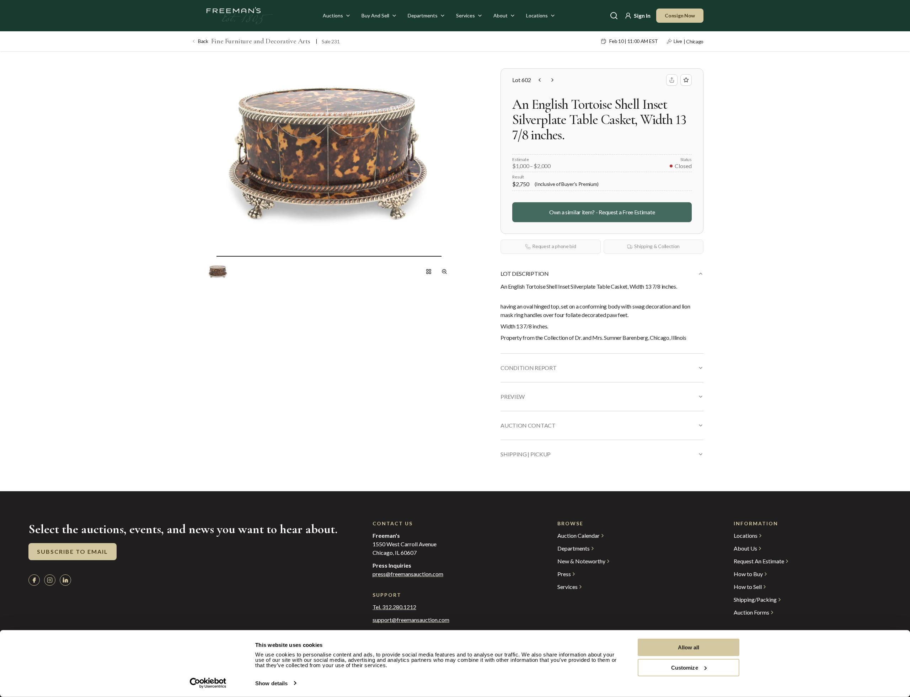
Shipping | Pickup (525, 454)
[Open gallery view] (429, 271)
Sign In (642, 15)
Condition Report (528, 367)
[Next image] (447, 256)
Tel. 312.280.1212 (394, 607)
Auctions (333, 15)
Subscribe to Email (72, 551)
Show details (271, 683)
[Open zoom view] (444, 271)
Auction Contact (527, 425)
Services (465, 15)
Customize (684, 667)
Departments (423, 15)
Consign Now (680, 15)
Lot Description (524, 273)
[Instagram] (49, 580)
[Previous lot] (539, 80)
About (500, 15)
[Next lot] (552, 80)
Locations (537, 15)
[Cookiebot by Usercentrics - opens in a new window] (208, 683)
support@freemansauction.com (411, 620)
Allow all (689, 647)
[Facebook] (34, 580)
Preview (512, 396)
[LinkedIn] (65, 580)
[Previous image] (211, 256)
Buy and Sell (375, 15)
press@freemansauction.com (408, 574)
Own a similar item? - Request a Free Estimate (602, 212)
